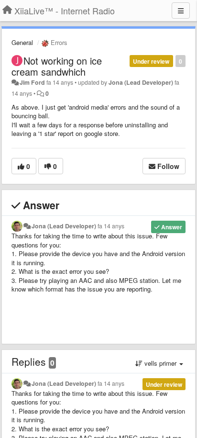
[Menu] (181, 10)
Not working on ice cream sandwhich (56, 66)
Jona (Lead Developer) (141, 82)
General (22, 42)
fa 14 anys (111, 226)
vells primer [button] (160, 363)
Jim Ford (32, 82)
